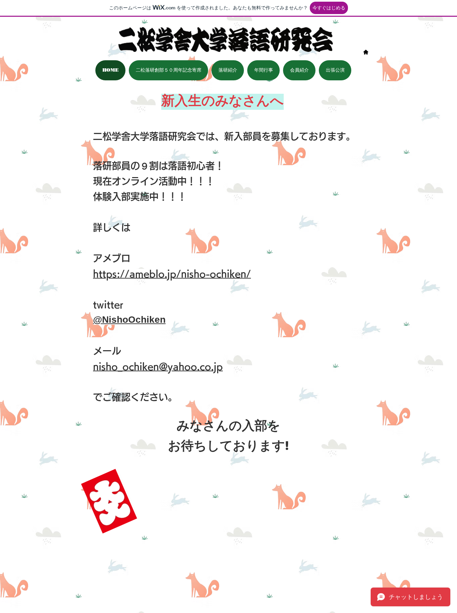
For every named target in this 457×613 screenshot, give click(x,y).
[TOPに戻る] (366, 52)
